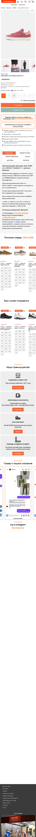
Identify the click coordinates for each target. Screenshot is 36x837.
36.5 (11, 269)
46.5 (25, 283)
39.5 (11, 275)
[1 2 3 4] (21, 253)
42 (7, 280)
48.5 (17, 288)
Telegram (18, 222)
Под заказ (5, 247)
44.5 (3, 285)
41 (10, 277)
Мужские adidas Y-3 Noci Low (19, 327)
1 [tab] (21, 258)
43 (3, 283)
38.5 (3, 275)
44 (10, 283)
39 (7, 275)
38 (10, 272)
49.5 (25, 288)
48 (24, 285)
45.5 (17, 283)
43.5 (7, 283)
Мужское (22, 5)
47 (17, 285)
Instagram (10, 222)
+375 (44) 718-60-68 (21, 213)
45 (24, 280)
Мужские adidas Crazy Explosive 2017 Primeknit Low (6, 328)
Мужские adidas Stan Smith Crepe (20, 265)
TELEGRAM (29, 119)
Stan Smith (28, 237)
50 (17, 291)
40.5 (7, 277)
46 (20, 283)
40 (3, 277)
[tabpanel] (21, 253)
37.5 (7, 272)
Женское (14, 5)
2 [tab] (22, 258)
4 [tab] (24, 258)
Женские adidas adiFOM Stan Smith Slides (6, 265)
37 (3, 272)
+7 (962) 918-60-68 (8, 217)
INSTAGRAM (19, 119)
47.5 (21, 285)
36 (7, 269)
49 (20, 288)
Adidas (11, 84)
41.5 (3, 280)
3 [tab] (23, 258)
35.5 (3, 269)
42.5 (11, 280)
